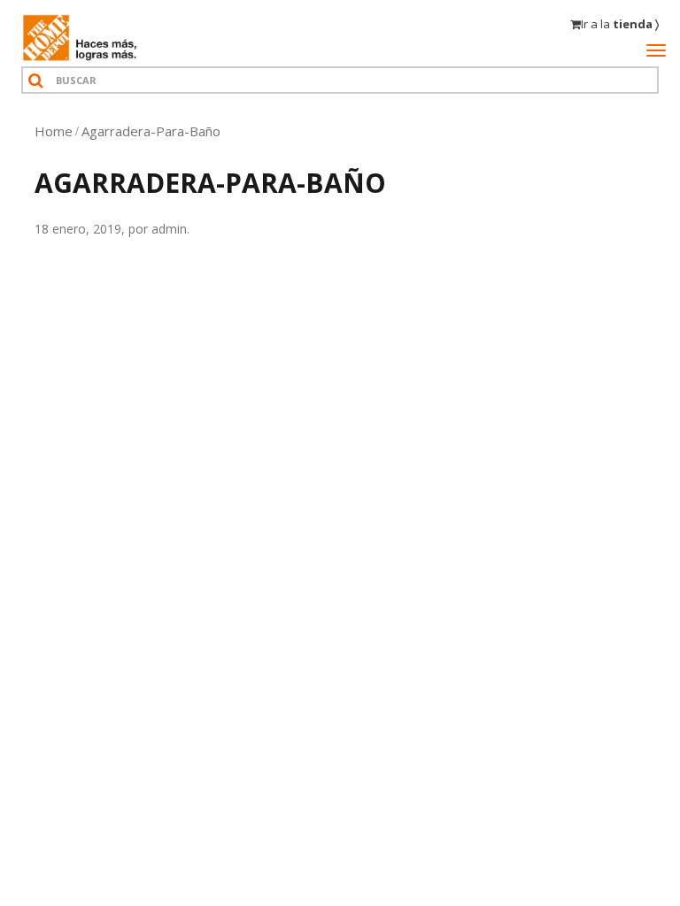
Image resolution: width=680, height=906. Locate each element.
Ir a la (620, 24)
